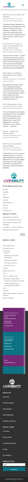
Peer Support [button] (7, 409)
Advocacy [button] (6, 397)
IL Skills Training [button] (8, 403)
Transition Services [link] (9, 265)
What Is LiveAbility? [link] (8, 298)
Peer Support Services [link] (10, 263)
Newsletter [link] (6, 197)
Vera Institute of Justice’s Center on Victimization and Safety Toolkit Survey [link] (13, 46)
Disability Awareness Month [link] (11, 230)
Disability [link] (5, 108)
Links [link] (4, 288)
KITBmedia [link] (14, 480)
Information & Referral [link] (10, 260)
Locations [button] (6, 431)
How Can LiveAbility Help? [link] (10, 276)
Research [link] (20, 20)
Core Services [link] (7, 251)
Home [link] (4, 273)
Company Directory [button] (9, 443)
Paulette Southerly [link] (9, 18)
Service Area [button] (7, 437)
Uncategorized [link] (7, 210)
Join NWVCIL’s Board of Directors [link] (13, 227)
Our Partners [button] (7, 455)
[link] (8, 323)
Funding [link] (5, 268)
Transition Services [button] (9, 421)
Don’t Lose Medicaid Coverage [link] (12, 220)
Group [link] (4, 195)
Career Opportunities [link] (9, 246)
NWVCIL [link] (6, 148)
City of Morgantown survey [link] (12, 104)
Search (22, 234)
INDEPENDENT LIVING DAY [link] (10, 217)
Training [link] (5, 208)
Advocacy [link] (5, 20)
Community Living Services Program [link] (14, 281)
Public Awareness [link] (12, 20)
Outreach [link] (10, 137)
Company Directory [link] (8, 248)
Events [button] (5, 449)
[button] (23, 5)
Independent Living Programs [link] (11, 279)
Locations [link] (5, 291)
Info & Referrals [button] (8, 415)
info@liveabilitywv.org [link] (9, 362)
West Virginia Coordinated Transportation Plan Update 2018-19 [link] (12, 75)
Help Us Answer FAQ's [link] (9, 271)
